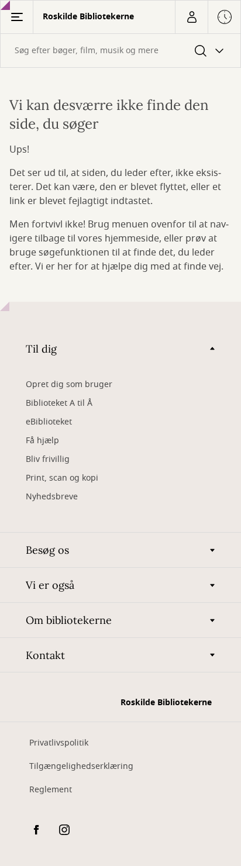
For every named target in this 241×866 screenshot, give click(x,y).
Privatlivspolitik (58, 743)
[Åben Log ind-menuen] (191, 17)
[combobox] (120, 50)
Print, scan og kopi (62, 478)
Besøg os (47, 550)
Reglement (50, 790)
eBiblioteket (49, 422)
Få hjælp (42, 440)
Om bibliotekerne (69, 620)
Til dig (41, 349)
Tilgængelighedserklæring (81, 766)
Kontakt (45, 655)
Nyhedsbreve (52, 497)
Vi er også (50, 585)
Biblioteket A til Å (59, 403)
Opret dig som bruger (69, 384)
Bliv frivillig (48, 459)
